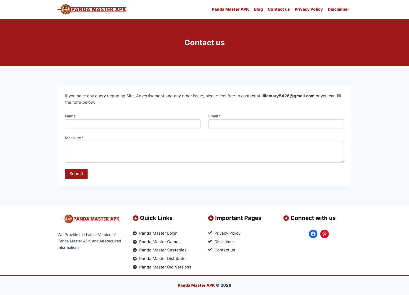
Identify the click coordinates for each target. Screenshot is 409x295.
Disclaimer (338, 9)
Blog (258, 9)
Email (214, 116)
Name (70, 116)
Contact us (279, 9)
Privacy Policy (309, 9)
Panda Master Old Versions (165, 267)
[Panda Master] (93, 9)
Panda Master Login (158, 233)
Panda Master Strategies (163, 250)
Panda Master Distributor (163, 258)
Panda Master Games (160, 241)
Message (74, 137)
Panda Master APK (230, 9)
